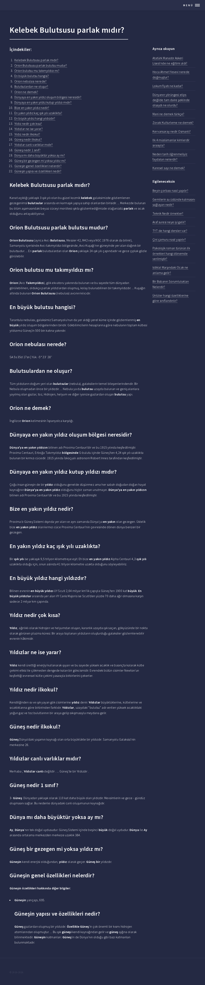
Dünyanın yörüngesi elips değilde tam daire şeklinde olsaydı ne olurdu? (171, 100)
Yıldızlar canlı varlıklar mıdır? (33, 145)
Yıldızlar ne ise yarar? (28, 129)
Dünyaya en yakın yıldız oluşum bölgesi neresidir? (47, 97)
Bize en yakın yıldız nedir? (31, 108)
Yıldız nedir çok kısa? (28, 124)
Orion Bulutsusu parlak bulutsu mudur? (40, 65)
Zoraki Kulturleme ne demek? (173, 123)
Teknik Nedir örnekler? (168, 213)
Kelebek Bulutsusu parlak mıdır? (36, 60)
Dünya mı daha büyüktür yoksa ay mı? (39, 155)
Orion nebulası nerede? (30, 81)
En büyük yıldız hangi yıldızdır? (34, 118)
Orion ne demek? (26, 92)
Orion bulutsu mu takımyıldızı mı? (36, 71)
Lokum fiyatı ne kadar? (168, 86)
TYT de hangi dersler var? (170, 231)
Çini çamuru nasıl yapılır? (169, 239)
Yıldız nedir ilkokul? (27, 134)
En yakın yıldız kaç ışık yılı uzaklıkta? (38, 113)
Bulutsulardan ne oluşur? (31, 86)
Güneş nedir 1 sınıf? (27, 150)
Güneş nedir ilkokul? (28, 139)
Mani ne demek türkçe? (168, 114)
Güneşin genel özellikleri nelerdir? (37, 166)
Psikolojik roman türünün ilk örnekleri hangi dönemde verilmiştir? (171, 253)
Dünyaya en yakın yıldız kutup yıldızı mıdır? (43, 102)
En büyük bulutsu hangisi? (31, 76)
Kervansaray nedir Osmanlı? (172, 131)
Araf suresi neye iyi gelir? (169, 222)
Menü (188, 5)
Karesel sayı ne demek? (169, 168)
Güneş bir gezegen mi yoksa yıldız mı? (40, 161)
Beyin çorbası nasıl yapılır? (170, 190)
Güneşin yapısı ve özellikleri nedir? (37, 171)
